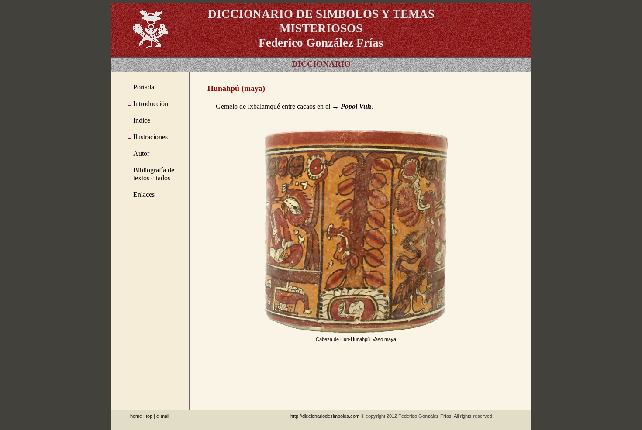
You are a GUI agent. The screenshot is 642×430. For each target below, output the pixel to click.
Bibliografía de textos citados (153, 174)
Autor (141, 153)
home (136, 416)
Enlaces (144, 194)
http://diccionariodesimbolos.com (324, 416)
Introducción (150, 103)
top (149, 416)
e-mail (162, 416)
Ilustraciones (150, 137)
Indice (141, 120)
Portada (143, 87)
